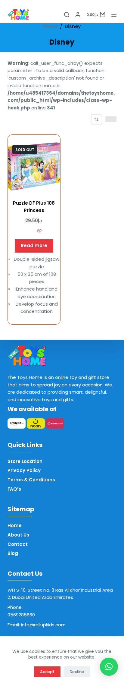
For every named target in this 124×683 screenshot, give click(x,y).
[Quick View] (39, 232)
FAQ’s (14, 489)
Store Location (25, 461)
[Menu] (113, 14)
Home (15, 525)
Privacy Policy (24, 470)
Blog (13, 553)
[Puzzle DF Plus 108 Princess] (34, 166)
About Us (18, 535)
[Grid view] (108, 119)
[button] (109, 667)
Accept (47, 672)
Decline (77, 672)
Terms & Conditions (31, 480)
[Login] (77, 14)
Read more (34, 245)
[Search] (66, 14)
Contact (18, 544)
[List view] (114, 119)
